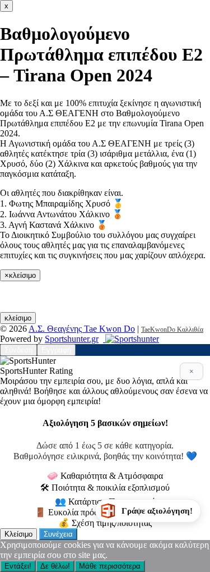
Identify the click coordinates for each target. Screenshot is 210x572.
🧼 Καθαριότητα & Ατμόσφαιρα (105, 476)
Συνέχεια (58, 534)
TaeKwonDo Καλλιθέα (172, 329)
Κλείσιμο (18, 534)
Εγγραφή (56, 350)
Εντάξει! (17, 566)
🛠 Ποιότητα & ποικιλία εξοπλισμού (105, 487)
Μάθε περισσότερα (110, 566)
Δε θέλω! (55, 566)
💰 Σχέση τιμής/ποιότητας (105, 523)
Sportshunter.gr (72, 339)
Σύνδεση (18, 350)
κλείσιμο (17, 318)
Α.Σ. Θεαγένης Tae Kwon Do (82, 328)
